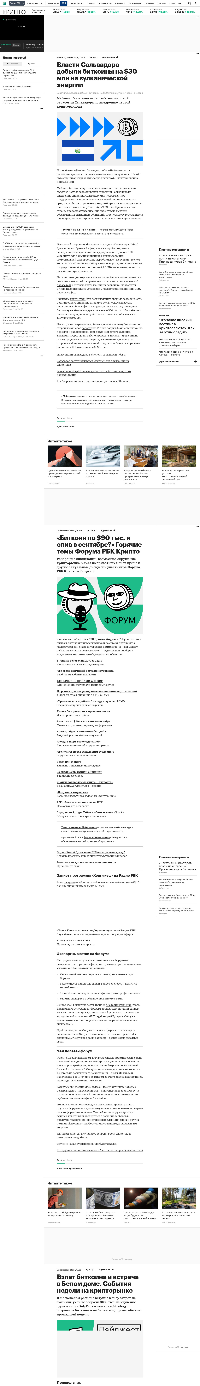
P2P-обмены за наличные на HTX (80, 802)
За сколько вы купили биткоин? (79, 772)
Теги (69, 417)
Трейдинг (163, 264)
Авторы (61, 417)
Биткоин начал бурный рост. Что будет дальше (87, 1144)
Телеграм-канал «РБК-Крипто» (79, 230)
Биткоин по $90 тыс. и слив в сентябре (83, 721)
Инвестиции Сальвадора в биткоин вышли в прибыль (91, 355)
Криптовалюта (165, 308)
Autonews (90, 483)
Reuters (81, 170)
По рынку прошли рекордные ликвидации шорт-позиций (97, 691)
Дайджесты (164, 280)
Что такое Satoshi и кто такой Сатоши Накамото (176, 353)
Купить (5, 45)
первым (111, 196)
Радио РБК (128, 875)
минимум (133, 289)
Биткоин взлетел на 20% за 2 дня (79, 661)
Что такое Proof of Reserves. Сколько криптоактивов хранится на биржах (175, 342)
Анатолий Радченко (118, 1005)
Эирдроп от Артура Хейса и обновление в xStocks (90, 812)
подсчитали (78, 299)
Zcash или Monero (69, 762)
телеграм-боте (105, 403)
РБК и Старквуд (168, 483)
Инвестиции (91, 1222)
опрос (74, 1030)
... (179, 2)
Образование (53, 483)
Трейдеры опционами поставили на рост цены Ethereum (93, 381)
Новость (61, 57)
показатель (64, 285)
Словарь (164, 316)
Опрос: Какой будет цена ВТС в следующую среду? (91, 852)
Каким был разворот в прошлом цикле (83, 711)
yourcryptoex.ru (70, 403)
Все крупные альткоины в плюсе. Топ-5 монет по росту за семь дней (100, 1150)
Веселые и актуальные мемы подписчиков (86, 862)
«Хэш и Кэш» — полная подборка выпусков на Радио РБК (96, 930)
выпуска (69, 882)
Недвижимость (54, 1222)
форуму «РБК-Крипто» (97, 837)
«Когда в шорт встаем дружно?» (79, 742)
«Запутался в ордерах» (72, 792)
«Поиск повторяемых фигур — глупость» (85, 782)
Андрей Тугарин (112, 1016)
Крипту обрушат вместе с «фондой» (81, 731)
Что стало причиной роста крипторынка (85, 671)
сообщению (68, 170)
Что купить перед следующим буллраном (85, 752)
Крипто (14, 11)
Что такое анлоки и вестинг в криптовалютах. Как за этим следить (176, 326)
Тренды (127, 1222)
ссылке (96, 1081)
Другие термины (169, 361)
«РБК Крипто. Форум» (101, 639)
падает (86, 328)
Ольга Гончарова (77, 1012)
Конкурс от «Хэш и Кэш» (73, 940)
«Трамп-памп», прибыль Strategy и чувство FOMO (91, 701)
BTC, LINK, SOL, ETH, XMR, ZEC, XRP (80, 681)
